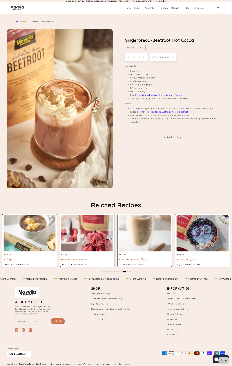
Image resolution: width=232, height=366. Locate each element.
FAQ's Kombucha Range (177, 304)
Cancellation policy (122, 364)
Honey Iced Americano (191, 259)
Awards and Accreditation (178, 309)
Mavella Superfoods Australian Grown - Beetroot (159, 95)
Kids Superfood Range (100, 294)
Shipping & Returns (175, 314)
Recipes (23, 22)
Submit (58, 321)
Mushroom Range (98, 314)
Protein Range (97, 319)
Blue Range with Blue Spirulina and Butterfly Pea (112, 309)
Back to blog (174, 137)
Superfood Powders (99, 304)
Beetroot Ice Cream (15, 259)
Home (15, 22)
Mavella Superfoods (20, 364)
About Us (171, 294)
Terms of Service (174, 324)
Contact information (102, 364)
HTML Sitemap (173, 334)
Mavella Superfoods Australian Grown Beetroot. (165, 112)
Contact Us (172, 319)
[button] (138, 8)
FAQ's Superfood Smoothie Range (181, 299)
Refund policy (173, 329)
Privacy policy (69, 364)
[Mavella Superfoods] (40, 292)
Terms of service (84, 364)
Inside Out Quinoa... (130, 259)
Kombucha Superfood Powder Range (107, 299)
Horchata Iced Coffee (74, 259)
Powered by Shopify (37, 364)
